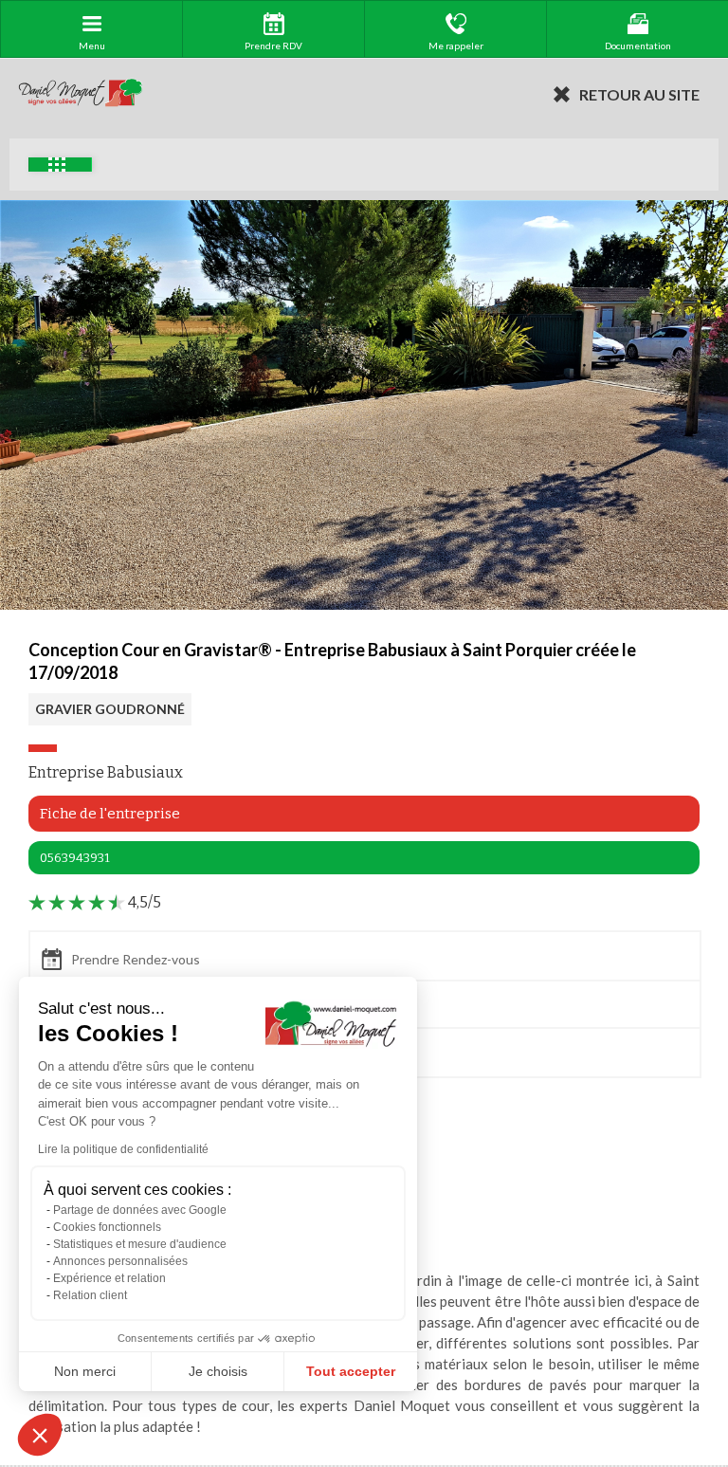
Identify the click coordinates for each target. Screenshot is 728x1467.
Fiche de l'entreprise (110, 813)
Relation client (90, 1295)
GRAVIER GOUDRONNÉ (110, 709)
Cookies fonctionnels (107, 1227)
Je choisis (218, 1371)
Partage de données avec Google (140, 1210)
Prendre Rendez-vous (135, 959)
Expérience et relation (109, 1278)
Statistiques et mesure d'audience (140, 1244)
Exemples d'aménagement (60, 164)
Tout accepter (350, 1371)
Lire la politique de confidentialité (123, 1149)
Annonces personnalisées (120, 1261)
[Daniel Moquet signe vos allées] (80, 93)
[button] (40, 1435)
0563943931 (75, 858)
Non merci (85, 1371)
